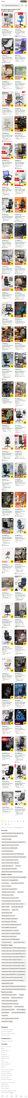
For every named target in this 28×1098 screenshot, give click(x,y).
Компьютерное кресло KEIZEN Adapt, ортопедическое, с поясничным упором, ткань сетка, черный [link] (20, 217)
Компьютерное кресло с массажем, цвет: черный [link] (7, 784)
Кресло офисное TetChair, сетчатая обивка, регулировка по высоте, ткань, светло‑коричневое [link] (20, 622)
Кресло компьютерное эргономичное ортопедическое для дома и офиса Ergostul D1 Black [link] (7, 483)
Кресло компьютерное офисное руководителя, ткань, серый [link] (7, 512)
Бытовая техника (5, 1050)
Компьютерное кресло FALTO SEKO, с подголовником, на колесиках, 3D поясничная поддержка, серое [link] (20, 567)
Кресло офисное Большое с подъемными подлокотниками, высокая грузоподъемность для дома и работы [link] (7, 428)
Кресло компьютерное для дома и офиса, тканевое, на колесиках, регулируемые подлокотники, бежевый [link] (7, 84)
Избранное (16, 1096)
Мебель (3, 1048)
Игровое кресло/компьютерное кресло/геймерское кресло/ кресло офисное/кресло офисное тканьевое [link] (20, 538)
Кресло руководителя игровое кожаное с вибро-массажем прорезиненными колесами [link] (7, 703)
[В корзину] (12, 26)
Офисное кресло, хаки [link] (7, 594)
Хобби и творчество (5, 1064)
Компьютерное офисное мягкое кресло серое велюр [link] (20, 810)
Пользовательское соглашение (8, 1082)
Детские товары (5, 1077)
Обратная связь (4, 1084)
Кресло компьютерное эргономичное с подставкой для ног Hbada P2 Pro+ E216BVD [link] (20, 756)
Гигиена (3, 1052)
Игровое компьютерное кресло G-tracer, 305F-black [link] (20, 703)
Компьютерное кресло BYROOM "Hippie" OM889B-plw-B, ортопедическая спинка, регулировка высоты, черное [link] (7, 295)
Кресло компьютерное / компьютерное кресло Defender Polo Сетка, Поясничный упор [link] (7, 321)
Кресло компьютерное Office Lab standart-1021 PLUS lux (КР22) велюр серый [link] (20, 58)
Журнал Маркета (5, 1088)
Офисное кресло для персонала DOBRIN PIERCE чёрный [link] (19, 163)
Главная (2, 1096)
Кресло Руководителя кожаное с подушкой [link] (7, 676)
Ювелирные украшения (6, 1079)
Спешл (7, 1096)
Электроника (4, 1054)
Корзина (21, 1096)
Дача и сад (3, 1065)
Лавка (11, 1096)
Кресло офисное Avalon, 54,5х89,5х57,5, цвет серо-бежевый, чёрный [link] (7, 567)
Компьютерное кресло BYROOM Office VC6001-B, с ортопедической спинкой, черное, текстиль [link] (20, 428)
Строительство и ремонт (6, 1075)
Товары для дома (5, 1058)
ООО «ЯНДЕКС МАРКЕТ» (10, 1090)
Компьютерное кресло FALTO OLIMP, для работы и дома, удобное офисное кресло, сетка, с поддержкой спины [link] (7, 622)
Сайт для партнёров (5, 1035)
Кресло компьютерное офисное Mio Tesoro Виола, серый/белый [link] (20, 84)
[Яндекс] (11, 1093)
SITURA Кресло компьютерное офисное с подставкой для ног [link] (20, 321)
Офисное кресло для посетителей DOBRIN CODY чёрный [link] (7, 538)
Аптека (2, 1060)
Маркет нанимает (5, 1086)
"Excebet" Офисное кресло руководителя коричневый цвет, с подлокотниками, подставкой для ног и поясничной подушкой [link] (7, 111)
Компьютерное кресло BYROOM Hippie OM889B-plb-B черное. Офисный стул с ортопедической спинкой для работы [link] (20, 784)
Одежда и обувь (5, 1056)
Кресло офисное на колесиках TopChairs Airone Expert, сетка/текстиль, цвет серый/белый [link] (7, 243)
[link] (12, 833)
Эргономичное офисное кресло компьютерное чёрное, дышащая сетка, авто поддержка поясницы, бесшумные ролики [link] (7, 217)
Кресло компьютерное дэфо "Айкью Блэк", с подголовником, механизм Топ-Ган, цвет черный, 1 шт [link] (7, 163)
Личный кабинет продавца (7, 1029)
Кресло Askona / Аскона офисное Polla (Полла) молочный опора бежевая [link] (7, 136)
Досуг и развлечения (6, 1046)
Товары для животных (6, 1073)
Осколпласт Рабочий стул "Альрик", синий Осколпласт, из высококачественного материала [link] (20, 32)
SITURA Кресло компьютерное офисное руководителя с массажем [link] (7, 401)
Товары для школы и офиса (7, 1069)
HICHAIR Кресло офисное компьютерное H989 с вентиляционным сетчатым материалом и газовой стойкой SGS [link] (20, 482)
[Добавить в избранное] (12, 14)
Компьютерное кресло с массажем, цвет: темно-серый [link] (20, 595)
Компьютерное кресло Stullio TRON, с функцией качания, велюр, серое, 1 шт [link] (20, 676)
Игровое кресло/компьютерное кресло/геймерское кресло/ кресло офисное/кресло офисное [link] (7, 756)
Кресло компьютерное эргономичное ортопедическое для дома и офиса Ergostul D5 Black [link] (7, 372)
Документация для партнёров (8, 1033)
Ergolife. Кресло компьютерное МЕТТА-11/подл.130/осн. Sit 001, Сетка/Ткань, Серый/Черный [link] (20, 454)
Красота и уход (4, 1062)
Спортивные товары (5, 1071)
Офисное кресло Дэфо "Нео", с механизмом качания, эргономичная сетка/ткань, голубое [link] (20, 190)
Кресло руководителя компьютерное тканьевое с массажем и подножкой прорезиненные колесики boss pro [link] (7, 729)
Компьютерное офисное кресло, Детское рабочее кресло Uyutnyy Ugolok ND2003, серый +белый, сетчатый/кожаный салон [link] (7, 346)
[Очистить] (22, 5)
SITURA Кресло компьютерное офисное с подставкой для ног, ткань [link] (20, 649)
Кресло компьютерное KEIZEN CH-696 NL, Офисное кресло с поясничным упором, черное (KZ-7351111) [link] (20, 372)
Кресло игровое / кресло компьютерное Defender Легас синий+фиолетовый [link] (20, 729)
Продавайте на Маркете (6, 1031)
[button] (26, 5)
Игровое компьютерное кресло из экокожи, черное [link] (20, 243)
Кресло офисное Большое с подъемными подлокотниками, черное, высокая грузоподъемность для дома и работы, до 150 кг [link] (20, 136)
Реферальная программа (6, 1041)
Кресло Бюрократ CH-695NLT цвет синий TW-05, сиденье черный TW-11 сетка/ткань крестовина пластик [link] (7, 190)
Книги (2, 1067)
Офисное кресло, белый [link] (7, 809)
